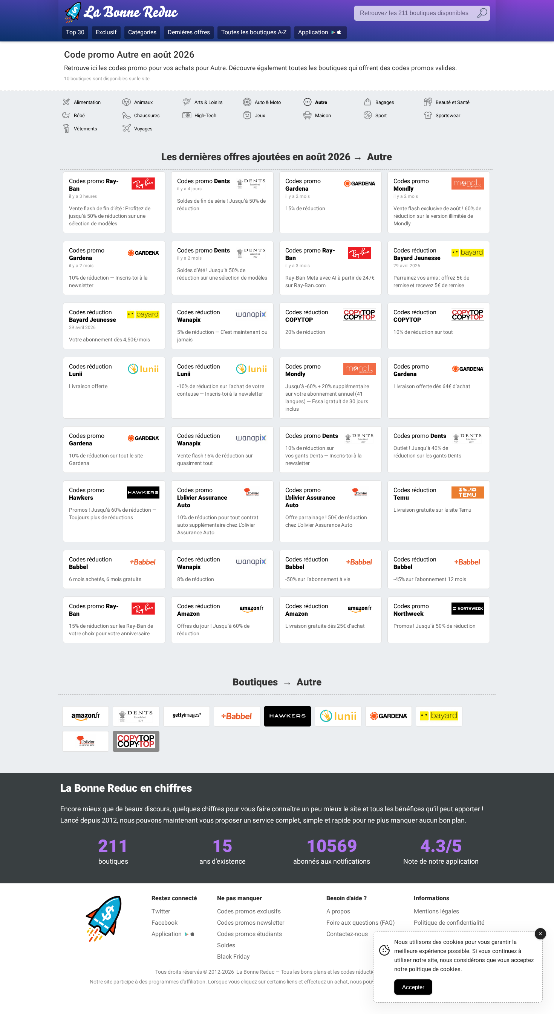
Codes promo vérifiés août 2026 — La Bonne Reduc (123, 14)
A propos (338, 911)
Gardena (303, 184)
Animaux (143, 102)
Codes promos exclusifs (249, 911)
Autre (321, 102)
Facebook (165, 922)
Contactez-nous (347, 934)
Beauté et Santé (453, 102)
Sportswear (448, 115)
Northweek (411, 610)
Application (313, 32)
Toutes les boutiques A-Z (254, 32)
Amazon (198, 610)
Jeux (260, 115)
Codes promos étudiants (249, 934)
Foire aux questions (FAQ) (360, 922)
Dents (203, 181)
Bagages (384, 102)
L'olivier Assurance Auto (202, 497)
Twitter (161, 911)
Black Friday (233, 956)
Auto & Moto (268, 102)
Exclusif (106, 32)
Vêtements (85, 129)
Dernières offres (189, 32)
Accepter (413, 987)
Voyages (143, 129)
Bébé (79, 115)
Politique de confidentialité (449, 922)
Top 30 (75, 32)
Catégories (142, 32)
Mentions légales (436, 911)
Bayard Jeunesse (417, 254)
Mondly (411, 184)
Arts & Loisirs (208, 102)
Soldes (226, 945)
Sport (381, 115)
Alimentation (87, 102)
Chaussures (147, 115)
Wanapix (198, 316)
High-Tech (205, 115)
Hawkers (86, 493)
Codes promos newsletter (250, 922)
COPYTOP (306, 316)
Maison (323, 115)
